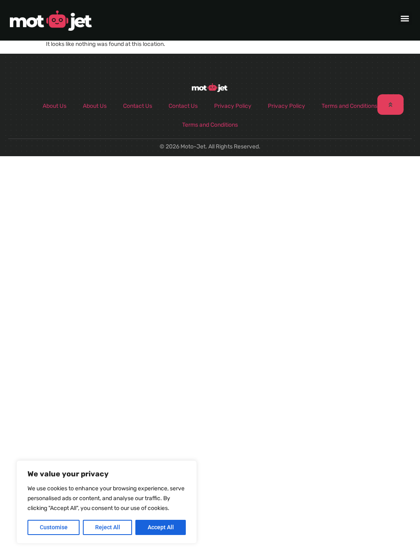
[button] (405, 18)
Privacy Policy (232, 105)
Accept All (161, 527)
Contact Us (137, 105)
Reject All (107, 527)
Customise (54, 527)
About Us (54, 105)
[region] (106, 502)
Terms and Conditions (349, 105)
